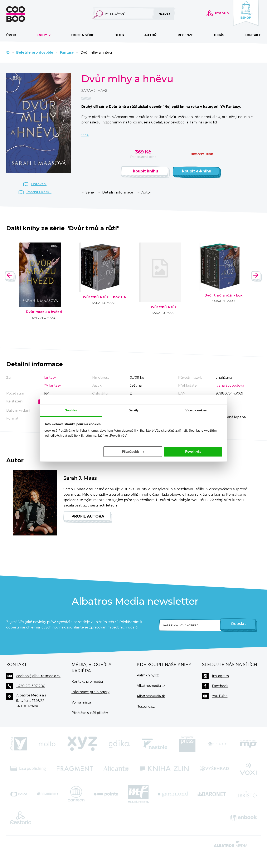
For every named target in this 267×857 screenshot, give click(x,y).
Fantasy (67, 52)
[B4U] (28, 768)
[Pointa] (106, 794)
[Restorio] (20, 817)
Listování (39, 184)
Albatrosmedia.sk (151, 696)
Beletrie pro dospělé (34, 52)
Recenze (185, 35)
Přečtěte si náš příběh (90, 713)
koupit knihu (145, 171)
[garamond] (173, 794)
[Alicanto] (116, 768)
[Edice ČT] (18, 794)
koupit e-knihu (196, 171)
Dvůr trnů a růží (164, 307)
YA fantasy (52, 385)
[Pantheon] (76, 794)
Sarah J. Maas (94, 91)
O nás (219, 35)
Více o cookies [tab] (196, 410)
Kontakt (252, 35)
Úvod (11, 35)
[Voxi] (248, 768)
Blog (119, 35)
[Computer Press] (187, 744)
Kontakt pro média (87, 682)
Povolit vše (193, 451)
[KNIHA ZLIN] (164, 768)
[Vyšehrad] (214, 768)
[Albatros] (18, 744)
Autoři (150, 35)
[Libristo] (246, 794)
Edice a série (82, 35)
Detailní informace (117, 192)
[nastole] (154, 744)
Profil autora (88, 516)
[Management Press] (248, 744)
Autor (146, 192)
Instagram (220, 676)
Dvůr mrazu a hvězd (44, 312)
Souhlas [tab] (71, 410)
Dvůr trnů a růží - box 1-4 (104, 297)
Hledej (164, 13)
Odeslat (238, 623)
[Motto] (47, 744)
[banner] (22, 14)
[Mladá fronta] (138, 794)
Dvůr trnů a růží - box (223, 295)
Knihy (42, 35)
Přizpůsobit (130, 451)
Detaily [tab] (133, 410)
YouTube (220, 696)
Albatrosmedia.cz (151, 686)
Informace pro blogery (91, 692)
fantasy (50, 377)
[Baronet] (211, 794)
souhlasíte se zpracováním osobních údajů (102, 627)
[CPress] (217, 744)
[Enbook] (243, 817)
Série (90, 192)
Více (85, 135)
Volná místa (81, 702)
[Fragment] (75, 768)
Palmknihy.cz (148, 675)
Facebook (220, 686)
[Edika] (120, 744)
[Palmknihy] (48, 794)
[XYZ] (82, 744)
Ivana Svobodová (230, 385)
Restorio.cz (146, 707)
